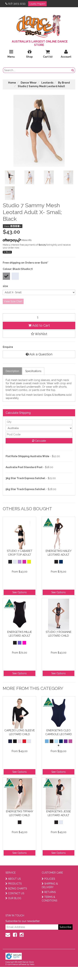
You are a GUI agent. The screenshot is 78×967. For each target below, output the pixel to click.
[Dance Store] (39, 25)
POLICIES (49, 878)
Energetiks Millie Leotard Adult (19, 633)
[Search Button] (72, 70)
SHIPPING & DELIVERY (50, 885)
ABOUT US (14, 878)
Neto (32, 964)
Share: (7, 226)
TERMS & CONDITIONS (49, 899)
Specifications (33, 371)
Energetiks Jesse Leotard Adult (58, 813)
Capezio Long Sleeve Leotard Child (19, 732)
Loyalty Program (37, 4)
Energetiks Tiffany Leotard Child (19, 813)
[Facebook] (15, 934)
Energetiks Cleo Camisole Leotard (58, 732)
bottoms (60, 394)
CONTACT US (16, 893)
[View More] (58, 745)
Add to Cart (40, 325)
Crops (47, 394)
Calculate (40, 440)
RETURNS (50, 892)
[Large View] (10, 177)
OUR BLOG (14, 898)
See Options (19, 592)
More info (26, 240)
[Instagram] (22, 934)
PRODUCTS (15, 883)
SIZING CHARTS (17, 888)
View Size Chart (13, 301)
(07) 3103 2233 (16, 3)
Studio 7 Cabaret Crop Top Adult (19, 552)
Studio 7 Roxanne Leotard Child (58, 633)
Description (12, 371)
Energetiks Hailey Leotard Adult (58, 552)
